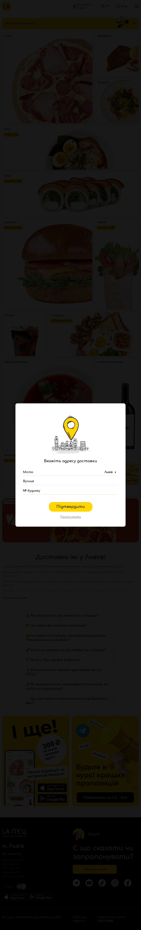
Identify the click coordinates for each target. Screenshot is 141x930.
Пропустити (70, 517)
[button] (70, 472)
